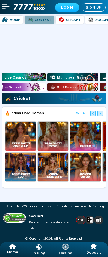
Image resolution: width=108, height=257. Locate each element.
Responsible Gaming (89, 206)
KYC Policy (30, 206)
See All (81, 113)
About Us (13, 206)
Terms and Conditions (56, 206)
